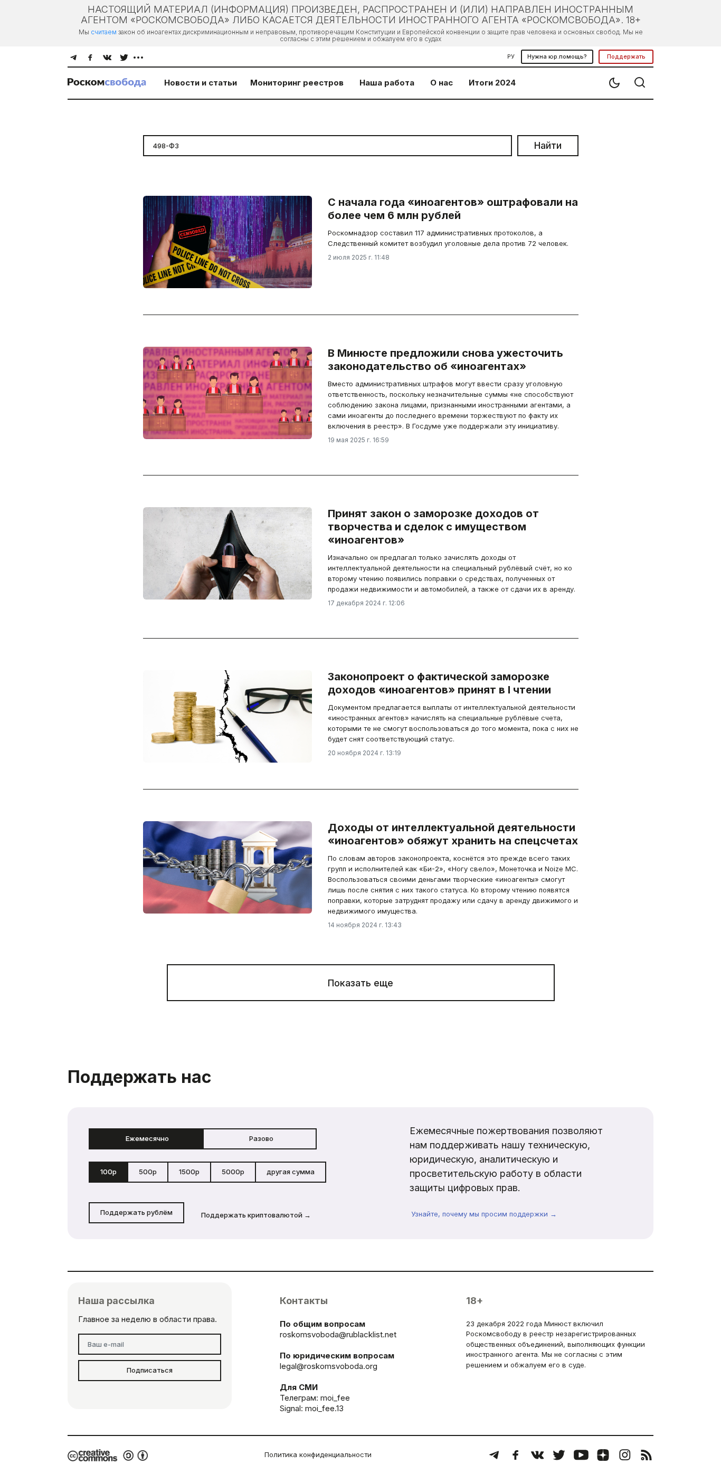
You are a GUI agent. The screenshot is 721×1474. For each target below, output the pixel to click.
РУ (511, 56)
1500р (189, 1171)
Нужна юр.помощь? (557, 56)
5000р (233, 1171)
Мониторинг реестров (297, 83)
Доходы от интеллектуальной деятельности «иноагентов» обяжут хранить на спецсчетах (453, 834)
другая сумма (291, 1171)
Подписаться (150, 1370)
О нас (441, 83)
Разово (261, 1138)
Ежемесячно (147, 1138)
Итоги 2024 (492, 83)
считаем (104, 32)
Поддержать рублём (136, 1212)
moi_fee (335, 1398)
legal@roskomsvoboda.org (328, 1366)
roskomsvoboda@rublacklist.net (338, 1334)
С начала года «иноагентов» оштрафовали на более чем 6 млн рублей (453, 209)
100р (108, 1171)
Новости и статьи (200, 83)
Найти (548, 145)
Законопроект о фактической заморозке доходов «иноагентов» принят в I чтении (439, 683)
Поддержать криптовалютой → (256, 1215)
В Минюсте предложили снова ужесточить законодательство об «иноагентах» (445, 360)
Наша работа (386, 83)
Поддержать (626, 56)
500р (148, 1171)
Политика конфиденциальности (318, 1454)
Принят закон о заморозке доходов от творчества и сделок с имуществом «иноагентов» (433, 526)
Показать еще (360, 982)
